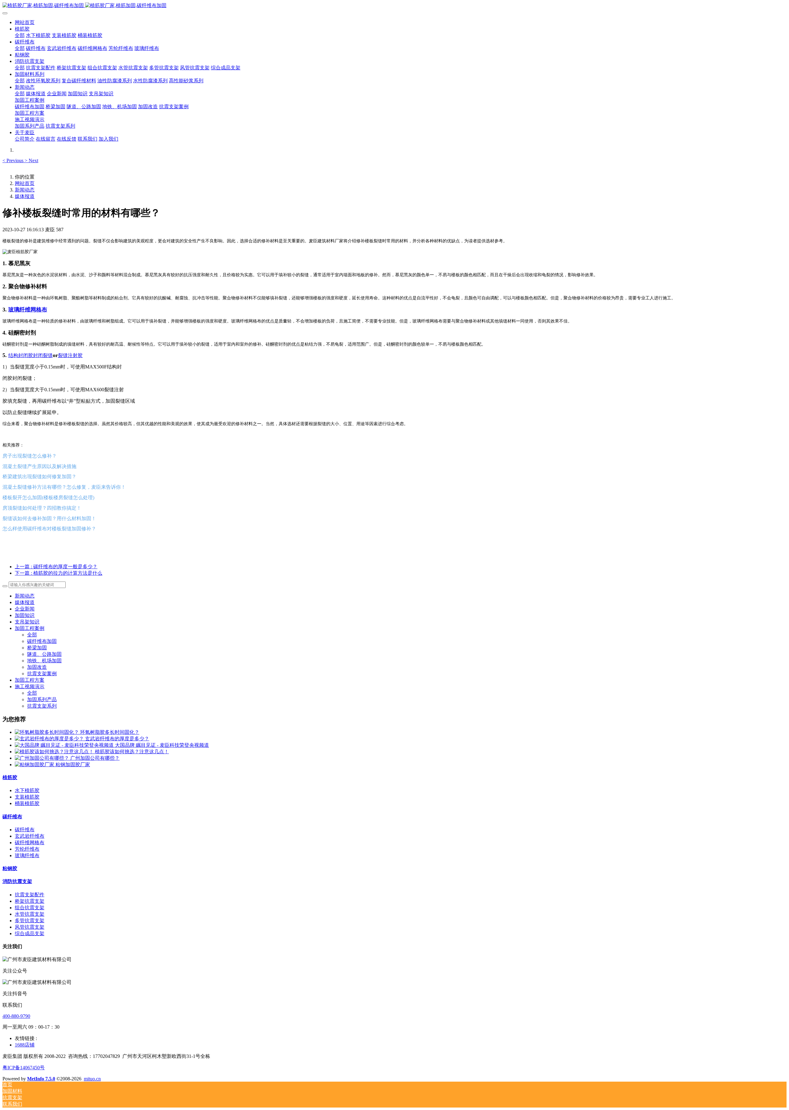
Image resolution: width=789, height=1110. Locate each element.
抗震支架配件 (29, 894)
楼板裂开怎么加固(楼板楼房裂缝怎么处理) (48, 497)
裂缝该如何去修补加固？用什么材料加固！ (49, 518)
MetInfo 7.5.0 (41, 1078)
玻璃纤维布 (27, 855)
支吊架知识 (27, 621)
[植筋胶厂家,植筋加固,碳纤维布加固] (394, 5)
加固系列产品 (42, 699)
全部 (20, 35)
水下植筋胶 (27, 790)
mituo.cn (92, 1078)
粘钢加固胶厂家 (72, 764)
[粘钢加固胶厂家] (35, 764)
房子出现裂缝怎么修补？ (29, 455)
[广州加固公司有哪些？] (42, 758)
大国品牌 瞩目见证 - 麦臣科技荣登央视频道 (162, 745)
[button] (13, 160)
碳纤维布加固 (42, 641)
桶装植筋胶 (27, 803)
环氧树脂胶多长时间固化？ (109, 732)
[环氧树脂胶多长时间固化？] (47, 732)
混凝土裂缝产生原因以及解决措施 (39, 466)
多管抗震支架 (29, 920)
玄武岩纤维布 (29, 836)
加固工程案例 (29, 628)
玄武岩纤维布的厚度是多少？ (117, 738)
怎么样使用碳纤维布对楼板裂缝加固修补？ (49, 528)
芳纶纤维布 (27, 849)
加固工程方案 (29, 680)
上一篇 (56, 566)
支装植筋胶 (27, 797)
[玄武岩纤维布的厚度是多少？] (50, 738)
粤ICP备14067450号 (23, 1067)
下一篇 (58, 573)
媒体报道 (25, 196)
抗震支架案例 (42, 673)
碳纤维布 (12, 816)
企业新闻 (25, 608)
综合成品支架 (29, 933)
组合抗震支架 (29, 907)
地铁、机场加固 (44, 660)
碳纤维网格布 (29, 842)
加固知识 (25, 615)
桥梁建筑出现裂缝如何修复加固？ (39, 476)
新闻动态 (25, 189)
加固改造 (37, 667)
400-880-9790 (16, 1016)
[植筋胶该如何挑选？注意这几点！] (55, 751)
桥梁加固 (37, 647)
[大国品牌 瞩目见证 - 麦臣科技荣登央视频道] (65, 745)
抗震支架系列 (42, 706)
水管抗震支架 (29, 914)
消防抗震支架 (17, 881)
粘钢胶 (9, 868)
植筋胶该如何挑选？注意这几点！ (132, 751)
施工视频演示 (29, 686)
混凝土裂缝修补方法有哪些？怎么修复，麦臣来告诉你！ (64, 487)
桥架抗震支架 (29, 901)
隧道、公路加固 (44, 654)
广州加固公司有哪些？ (95, 758)
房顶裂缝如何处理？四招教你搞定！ (41, 508)
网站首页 (25, 22)
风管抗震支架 (29, 927)
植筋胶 (9, 777)
